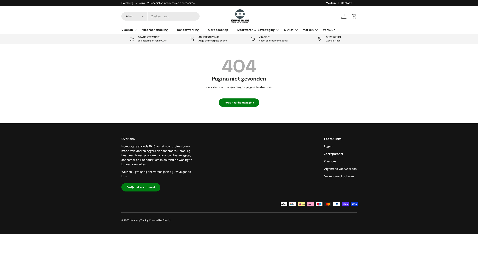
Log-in (328, 146)
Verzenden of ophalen (339, 176)
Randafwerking (188, 30)
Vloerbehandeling (155, 30)
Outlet (289, 30)
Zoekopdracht (333, 154)
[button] (354, 16)
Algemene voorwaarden (340, 169)
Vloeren (127, 30)
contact (279, 40)
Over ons (330, 161)
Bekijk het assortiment (141, 187)
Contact (346, 3)
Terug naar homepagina (239, 102)
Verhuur (329, 30)
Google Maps (333, 40)
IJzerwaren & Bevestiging (256, 30)
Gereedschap (218, 30)
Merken (331, 3)
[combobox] (160, 16)
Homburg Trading (139, 220)
